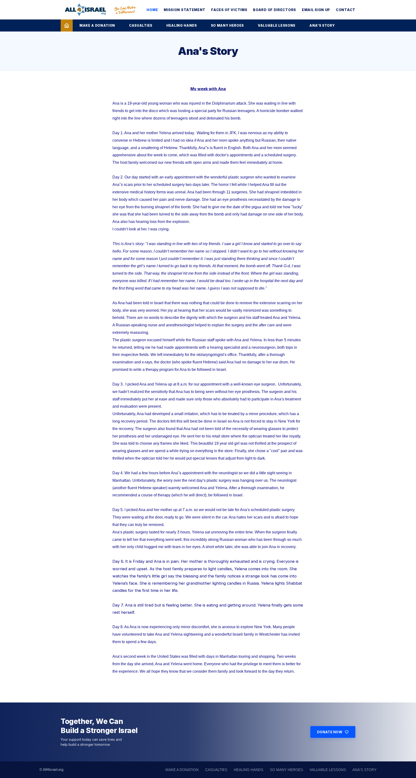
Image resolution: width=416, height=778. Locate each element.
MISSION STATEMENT (184, 10)
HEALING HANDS (181, 25)
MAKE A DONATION (97, 25)
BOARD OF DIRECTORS (274, 10)
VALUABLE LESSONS (276, 25)
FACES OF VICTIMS (229, 10)
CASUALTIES (140, 25)
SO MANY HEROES (227, 25)
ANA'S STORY (322, 25)
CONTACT (345, 10)
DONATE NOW (329, 732)
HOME (152, 10)
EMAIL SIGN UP (316, 10)
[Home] (67, 25)
